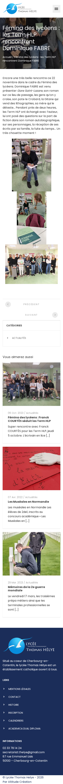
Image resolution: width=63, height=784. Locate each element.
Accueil (7, 57)
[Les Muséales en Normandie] (31, 468)
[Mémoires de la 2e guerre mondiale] (31, 554)
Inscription (15, 713)
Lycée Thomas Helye (20, 777)
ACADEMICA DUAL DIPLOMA (24, 728)
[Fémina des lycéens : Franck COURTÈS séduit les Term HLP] (31, 384)
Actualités (19, 338)
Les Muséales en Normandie (28, 502)
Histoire (13, 705)
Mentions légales (19, 689)
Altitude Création (19, 782)
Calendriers (15, 720)
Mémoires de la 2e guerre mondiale (26, 588)
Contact (14, 697)
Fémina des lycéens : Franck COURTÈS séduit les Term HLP (29, 419)
